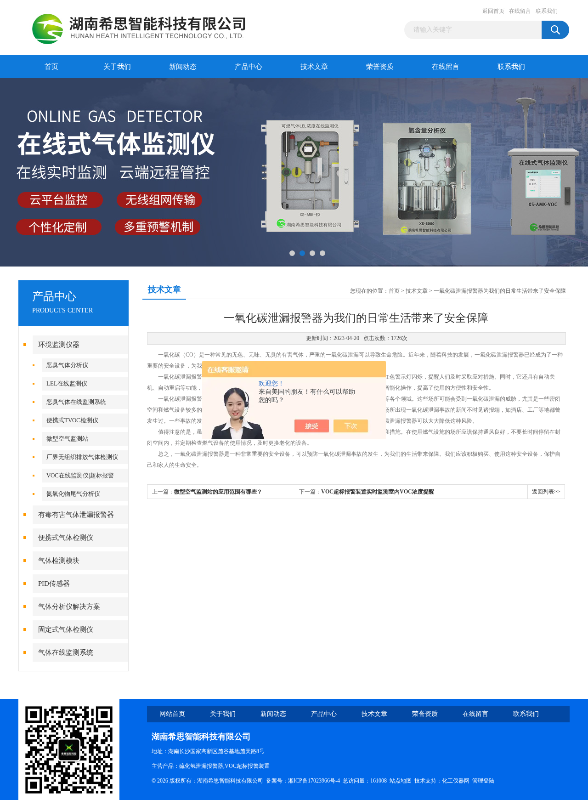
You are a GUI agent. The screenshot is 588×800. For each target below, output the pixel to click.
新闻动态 (183, 66)
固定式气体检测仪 (65, 629)
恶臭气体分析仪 (67, 365)
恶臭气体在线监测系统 (76, 401)
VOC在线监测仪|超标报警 (80, 475)
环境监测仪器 (58, 344)
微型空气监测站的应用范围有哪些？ (218, 491)
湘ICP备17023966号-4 (314, 780)
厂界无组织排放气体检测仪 (82, 457)
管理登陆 (483, 780)
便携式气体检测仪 (65, 537)
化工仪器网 (455, 780)
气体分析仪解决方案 (69, 606)
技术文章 (314, 66)
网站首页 (172, 713)
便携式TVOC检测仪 (72, 420)
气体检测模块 (58, 560)
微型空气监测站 (67, 438)
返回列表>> (546, 491)
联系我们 (547, 11)
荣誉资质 (380, 66)
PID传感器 (54, 583)
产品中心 (248, 66)
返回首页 (493, 11)
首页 (51, 66)
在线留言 (520, 11)
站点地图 (401, 780)
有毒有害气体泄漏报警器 (76, 514)
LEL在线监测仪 (66, 383)
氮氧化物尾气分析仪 (73, 493)
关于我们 (117, 66)
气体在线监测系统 (65, 652)
